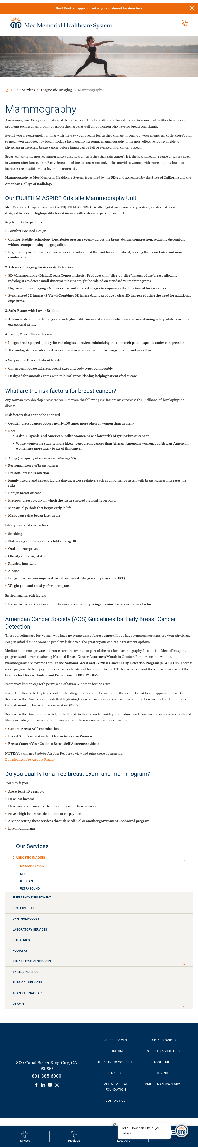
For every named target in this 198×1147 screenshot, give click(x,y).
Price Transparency (162, 1084)
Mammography (32, 866)
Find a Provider (162, 1040)
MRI (23, 874)
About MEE (163, 1062)
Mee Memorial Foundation (115, 1087)
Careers (115, 1073)
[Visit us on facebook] (36, 1085)
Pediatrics (21, 940)
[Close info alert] (192, 8)
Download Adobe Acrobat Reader (30, 759)
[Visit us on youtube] (50, 1085)
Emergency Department (32, 897)
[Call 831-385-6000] (185, 23)
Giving (162, 1073)
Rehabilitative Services (32, 961)
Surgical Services (27, 982)
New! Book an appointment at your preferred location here (99, 8)
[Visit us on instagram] (57, 1085)
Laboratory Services (30, 929)
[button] (184, 860)
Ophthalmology (26, 918)
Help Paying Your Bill (115, 1062)
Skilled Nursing (26, 972)
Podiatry (20, 950)
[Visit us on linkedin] (43, 1085)
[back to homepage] (7, 90)
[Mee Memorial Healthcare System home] (61, 23)
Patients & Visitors (163, 1051)
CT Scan (26, 881)
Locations (115, 1051)
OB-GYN (18, 1003)
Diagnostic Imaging (56, 90)
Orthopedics (23, 908)
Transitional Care (28, 993)
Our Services (24, 90)
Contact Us (116, 1100)
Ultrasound (30, 888)
